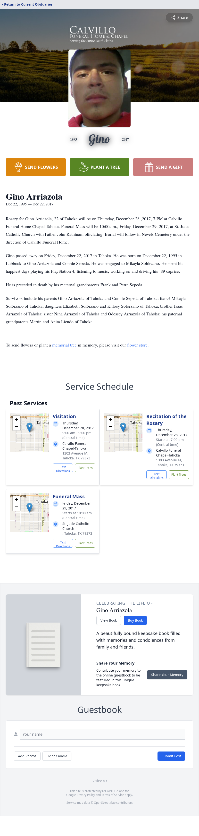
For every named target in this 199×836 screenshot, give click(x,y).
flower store (137, 345)
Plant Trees (85, 468)
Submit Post (171, 756)
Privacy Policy (86, 795)
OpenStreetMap (105, 803)
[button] (29, 427)
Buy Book (135, 620)
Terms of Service (112, 795)
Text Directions (63, 468)
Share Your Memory (167, 674)
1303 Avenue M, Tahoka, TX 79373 (76, 455)
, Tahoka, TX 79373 (77, 533)
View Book (108, 620)
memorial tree (64, 345)
